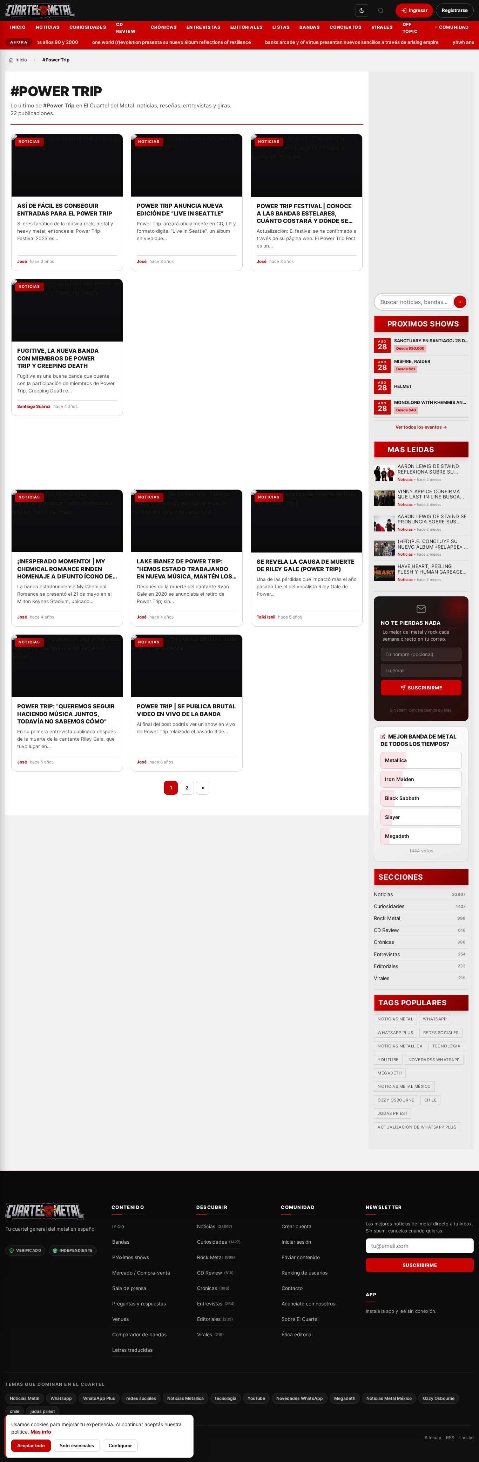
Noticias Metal (395, 1019)
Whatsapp (434, 1019)
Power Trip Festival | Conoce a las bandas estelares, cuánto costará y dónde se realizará (304, 214)
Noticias (48, 27)
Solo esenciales (77, 1445)
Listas (281, 27)
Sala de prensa (129, 1288)
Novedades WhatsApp (434, 1059)
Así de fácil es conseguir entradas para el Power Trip (64, 210)
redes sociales (441, 1032)
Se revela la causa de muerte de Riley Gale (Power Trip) (306, 565)
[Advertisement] (421, 185)
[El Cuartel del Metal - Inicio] (40, 10)
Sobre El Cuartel (300, 1319)
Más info (41, 1432)
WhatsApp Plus (395, 1032)
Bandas (309, 27)
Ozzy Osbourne (396, 1100)
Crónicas (163, 27)
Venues (120, 1319)
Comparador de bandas (139, 1334)
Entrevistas (204, 27)
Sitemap (433, 1437)
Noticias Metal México (404, 1086)
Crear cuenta (296, 1226)
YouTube (388, 1059)
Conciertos (346, 27)
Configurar (120, 1445)
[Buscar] (380, 10)
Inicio (18, 27)
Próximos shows (130, 1257)
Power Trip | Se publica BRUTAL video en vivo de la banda (186, 710)
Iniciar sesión (296, 1242)
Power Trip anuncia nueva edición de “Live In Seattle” (180, 210)
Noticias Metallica (400, 1046)
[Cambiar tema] (362, 10)
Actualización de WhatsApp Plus (417, 1127)
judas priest (392, 1113)
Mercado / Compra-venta (141, 1273)
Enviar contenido (301, 1257)
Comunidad (454, 27)
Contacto (292, 1288)
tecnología (446, 1046)
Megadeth (390, 1073)
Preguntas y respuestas (139, 1303)
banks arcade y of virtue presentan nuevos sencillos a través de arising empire (337, 42)
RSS (450, 1437)
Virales (382, 27)
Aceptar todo (31, 1445)
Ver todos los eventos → (421, 427)
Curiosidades (87, 27)
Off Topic (410, 28)
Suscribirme (425, 687)
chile (430, 1100)
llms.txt (466, 1437)
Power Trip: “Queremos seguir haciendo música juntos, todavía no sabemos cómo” (66, 714)
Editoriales (246, 27)
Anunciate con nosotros (308, 1303)
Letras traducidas (132, 1350)
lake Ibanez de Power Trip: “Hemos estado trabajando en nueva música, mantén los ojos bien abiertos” (184, 569)
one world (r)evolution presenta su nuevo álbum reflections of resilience (157, 42)
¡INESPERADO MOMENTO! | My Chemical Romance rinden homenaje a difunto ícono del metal (66, 569)
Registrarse (455, 10)
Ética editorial (297, 1334)
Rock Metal (216, 1257)
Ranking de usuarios (305, 1273)
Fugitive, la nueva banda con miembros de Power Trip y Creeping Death (58, 358)
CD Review (126, 28)
